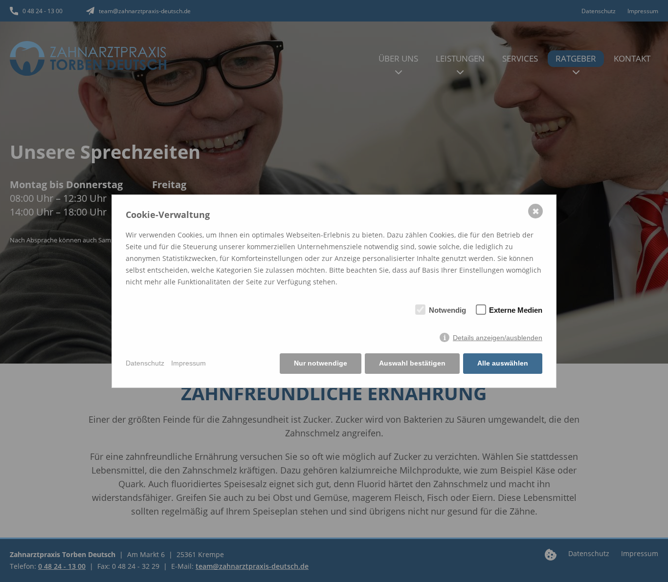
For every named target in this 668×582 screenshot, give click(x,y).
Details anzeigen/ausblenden (497, 338)
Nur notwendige (320, 363)
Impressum (188, 363)
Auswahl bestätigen (412, 363)
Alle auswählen (502, 363)
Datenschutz (145, 363)
